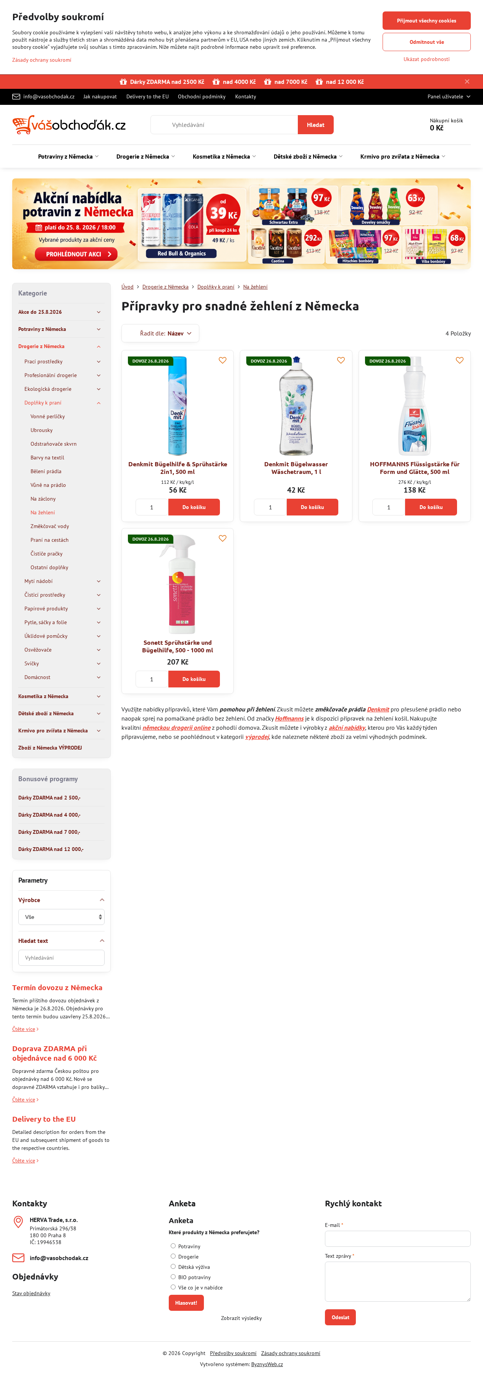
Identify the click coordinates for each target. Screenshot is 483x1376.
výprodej (257, 736)
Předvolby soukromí (233, 1353)
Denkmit (378, 709)
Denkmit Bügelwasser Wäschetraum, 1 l (296, 467)
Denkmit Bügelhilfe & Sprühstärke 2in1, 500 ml (177, 467)
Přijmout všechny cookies (426, 20)
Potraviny (188, 1246)
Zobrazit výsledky (241, 1318)
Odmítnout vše (427, 42)
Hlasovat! (186, 1302)
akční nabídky (347, 727)
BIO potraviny (194, 1277)
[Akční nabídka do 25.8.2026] (241, 225)
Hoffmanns (289, 718)
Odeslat (340, 1317)
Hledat (316, 124)
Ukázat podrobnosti (427, 59)
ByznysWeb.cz (267, 1364)
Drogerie (188, 1256)
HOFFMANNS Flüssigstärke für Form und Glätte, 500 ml (415, 467)
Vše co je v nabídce (200, 1287)
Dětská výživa (193, 1267)
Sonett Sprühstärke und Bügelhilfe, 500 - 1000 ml (177, 646)
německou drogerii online (176, 727)
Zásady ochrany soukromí (290, 1353)
